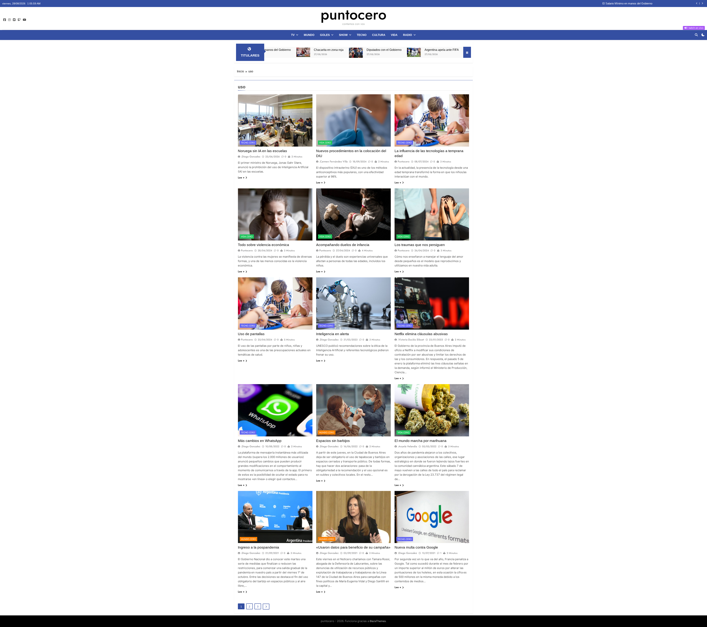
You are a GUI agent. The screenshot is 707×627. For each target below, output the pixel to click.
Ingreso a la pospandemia (258, 547)
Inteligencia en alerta (332, 334)
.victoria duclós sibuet (411, 339)
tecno (362, 34)
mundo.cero (326, 432)
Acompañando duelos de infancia (342, 245)
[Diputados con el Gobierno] (290, 53)
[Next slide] (702, 3)
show (343, 34)
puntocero (353, 14)
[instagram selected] (9, 20)
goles (325, 34)
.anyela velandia (407, 446)
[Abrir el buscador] (696, 34)
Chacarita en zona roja (638, 3)
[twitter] (14, 20)
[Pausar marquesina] (467, 52)
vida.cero (325, 142)
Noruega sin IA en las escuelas (262, 151)
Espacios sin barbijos (333, 441)
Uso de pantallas (251, 334)
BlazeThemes (378, 621)
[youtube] (24, 20)
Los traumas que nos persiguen (420, 245)
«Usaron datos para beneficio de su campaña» (353, 547)
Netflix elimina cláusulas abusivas (421, 334)
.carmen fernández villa (333, 161)
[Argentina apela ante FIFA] (348, 52)
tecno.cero (248, 142)
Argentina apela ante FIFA (376, 49)
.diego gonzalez (250, 156)
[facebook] (4, 20)
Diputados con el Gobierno (318, 49)
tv (293, 34)
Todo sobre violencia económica (263, 245)
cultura (378, 34)
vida (394, 34)
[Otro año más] (405, 51)
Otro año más (424, 49)
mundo (309, 34)
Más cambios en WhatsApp (260, 441)
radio (407, 34)
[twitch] (19, 20)
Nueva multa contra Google (416, 547)
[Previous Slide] (696, 3)
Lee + (241, 177)
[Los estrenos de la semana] (446, 52)
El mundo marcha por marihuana (420, 441)
